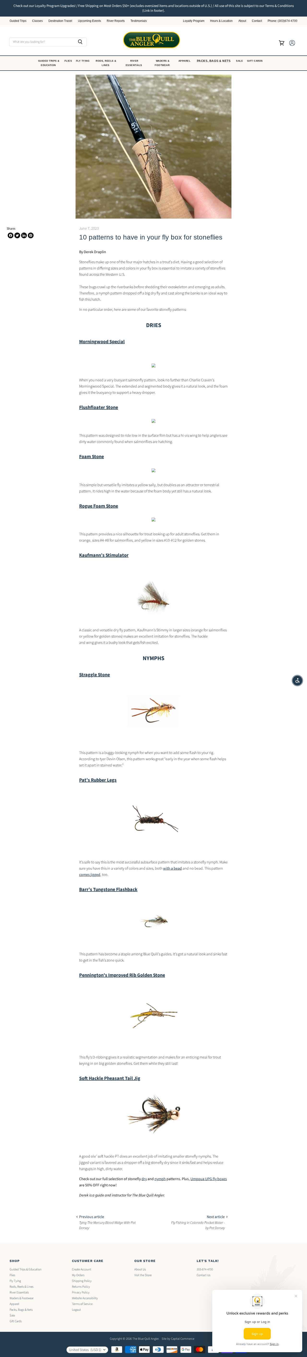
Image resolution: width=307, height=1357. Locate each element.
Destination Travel (60, 21)
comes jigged (89, 874)
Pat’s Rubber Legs (98, 780)
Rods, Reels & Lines (106, 63)
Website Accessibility (85, 1298)
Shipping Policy (82, 1281)
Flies (69, 61)
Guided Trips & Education (48, 63)
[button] (297, 680)
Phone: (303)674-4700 (282, 21)
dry (144, 1179)
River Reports (116, 21)
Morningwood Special (102, 341)
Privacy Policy (80, 1292)
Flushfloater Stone (98, 407)
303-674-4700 (205, 1269)
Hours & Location (221, 21)
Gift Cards (255, 61)
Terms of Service (82, 1304)
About (242, 21)
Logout (76, 1310)
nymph (160, 1179)
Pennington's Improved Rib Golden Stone (122, 975)
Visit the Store (143, 1275)
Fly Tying (83, 61)
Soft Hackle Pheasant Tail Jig (109, 1078)
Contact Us (203, 1275)
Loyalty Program (193, 21)
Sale (240, 61)
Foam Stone (91, 456)
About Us (140, 1269)
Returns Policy (81, 1287)
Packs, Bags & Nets (214, 61)
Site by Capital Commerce (178, 1339)
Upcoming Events (89, 21)
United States (85, 1349)
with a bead (172, 868)
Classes (37, 21)
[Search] (80, 42)
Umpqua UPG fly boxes (208, 1179)
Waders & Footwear (163, 63)
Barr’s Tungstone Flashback (108, 889)
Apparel (184, 61)
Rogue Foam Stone (98, 506)
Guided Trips (18, 21)
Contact (257, 21)
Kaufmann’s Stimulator (104, 555)
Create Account (81, 1269)
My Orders (78, 1275)
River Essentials (134, 63)
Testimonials (138, 21)
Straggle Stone (94, 674)
